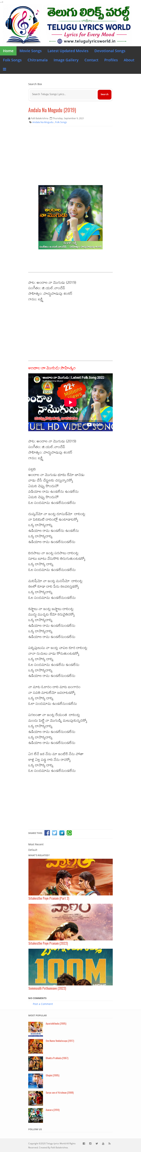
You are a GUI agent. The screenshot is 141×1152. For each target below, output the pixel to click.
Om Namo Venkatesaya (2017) (60, 1041)
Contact (91, 59)
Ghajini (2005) (52, 1075)
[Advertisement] (70, 155)
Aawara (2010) (52, 1110)
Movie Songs (30, 50)
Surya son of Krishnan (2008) (60, 1092)
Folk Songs (12, 59)
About (129, 59)
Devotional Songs (109, 50)
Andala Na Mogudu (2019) (52, 110)
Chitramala (38, 59)
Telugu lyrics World (56, 1143)
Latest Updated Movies (68, 50)
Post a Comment (43, 1004)
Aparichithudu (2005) (56, 1023)
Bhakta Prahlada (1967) (57, 1058)
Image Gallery (66, 59)
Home (8, 50)
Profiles (111, 59)
